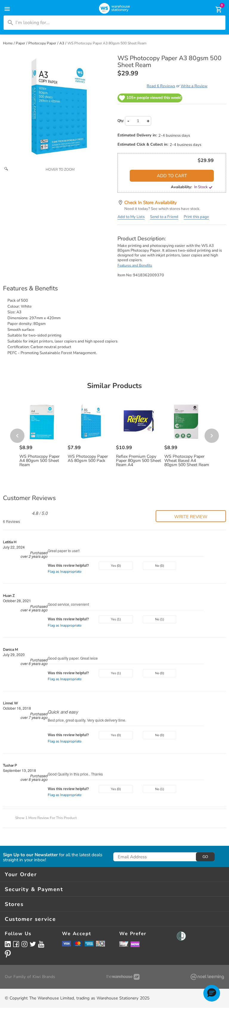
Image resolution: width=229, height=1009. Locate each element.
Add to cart (172, 176)
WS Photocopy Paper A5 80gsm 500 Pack (88, 458)
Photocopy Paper (42, 43)
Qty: (120, 120)
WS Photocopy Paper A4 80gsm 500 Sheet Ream (39, 460)
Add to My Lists (131, 216)
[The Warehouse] (123, 977)
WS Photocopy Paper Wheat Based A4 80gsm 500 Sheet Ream (186, 460)
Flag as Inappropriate (64, 571)
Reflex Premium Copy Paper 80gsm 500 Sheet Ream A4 (138, 460)
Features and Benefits (134, 265)
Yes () (116, 565)
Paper (21, 43)
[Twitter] (33, 944)
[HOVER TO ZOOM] (57, 109)
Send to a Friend (164, 216)
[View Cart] (215, 9)
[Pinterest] (8, 954)
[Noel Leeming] (207, 977)
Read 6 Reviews (161, 86)
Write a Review (194, 86)
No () (159, 565)
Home (8, 43)
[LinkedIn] (8, 944)
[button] (191, 516)
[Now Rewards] (135, 944)
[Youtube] (41, 944)
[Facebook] (16, 944)
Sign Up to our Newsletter (30, 854)
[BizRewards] (123, 944)
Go (205, 856)
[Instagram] (24, 944)
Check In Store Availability (150, 202)
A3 (62, 43)
